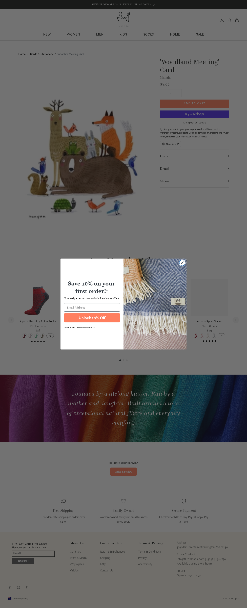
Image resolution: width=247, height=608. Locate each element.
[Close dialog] (182, 263)
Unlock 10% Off (92, 317)
